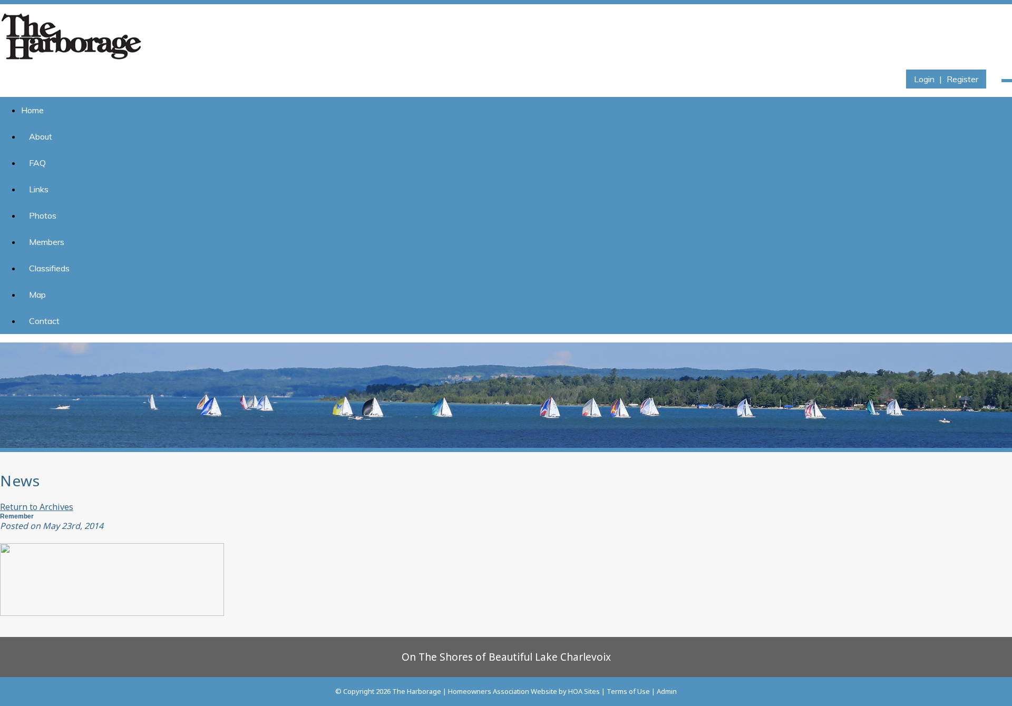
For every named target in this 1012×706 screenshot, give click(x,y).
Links (38, 189)
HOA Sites (584, 691)
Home (32, 110)
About (40, 136)
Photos (42, 215)
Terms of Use (628, 691)
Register (962, 79)
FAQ (37, 163)
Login (924, 79)
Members (46, 242)
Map (37, 294)
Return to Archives (36, 507)
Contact (44, 321)
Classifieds (49, 268)
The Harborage (416, 691)
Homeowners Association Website (502, 691)
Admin (667, 691)
